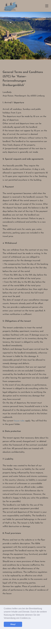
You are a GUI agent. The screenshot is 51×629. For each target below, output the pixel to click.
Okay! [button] (13, 624)
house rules (19, 421)
